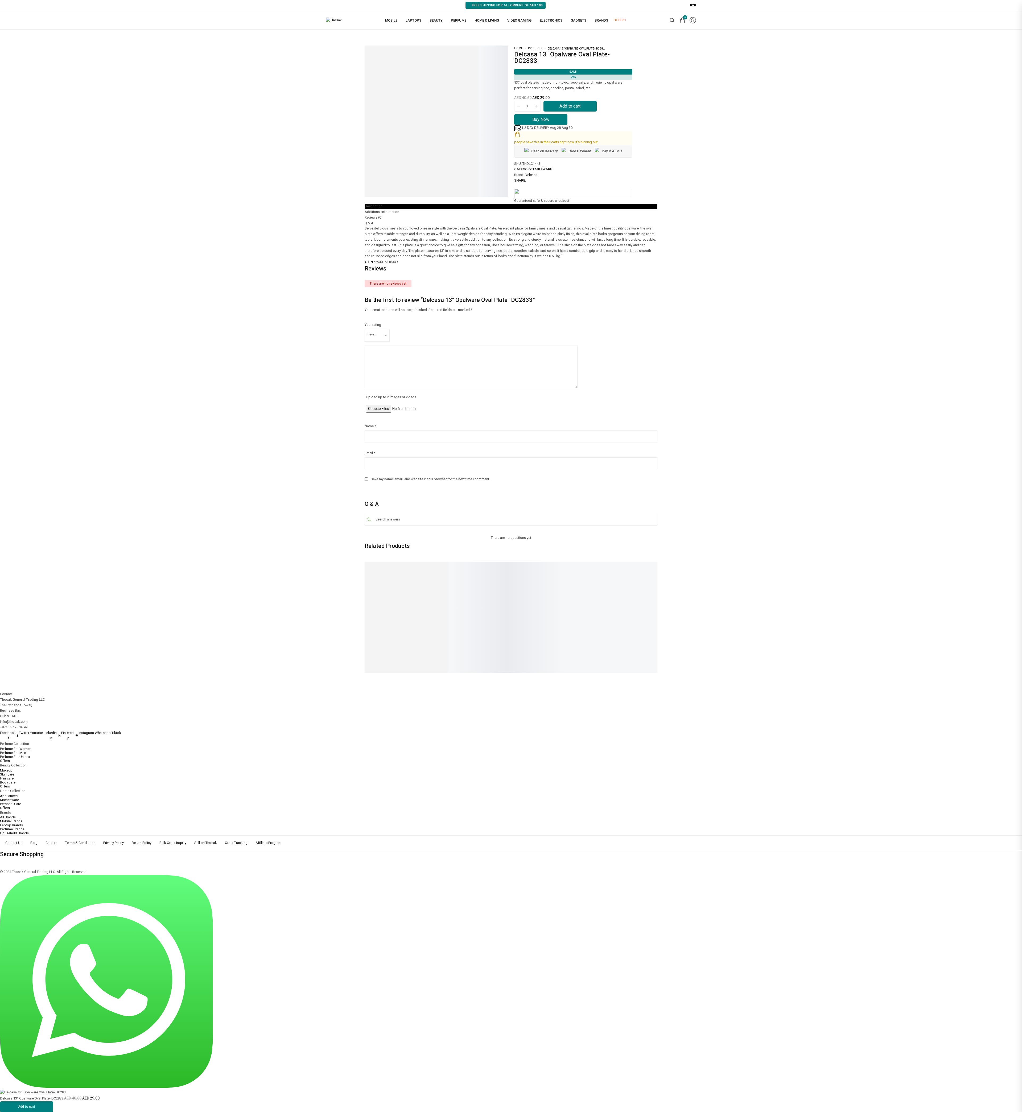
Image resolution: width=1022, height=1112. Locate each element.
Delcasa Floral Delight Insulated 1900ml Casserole (519, 617)
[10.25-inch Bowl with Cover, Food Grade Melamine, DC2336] (649, 585)
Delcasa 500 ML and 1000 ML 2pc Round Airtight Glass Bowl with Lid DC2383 (457, 618)
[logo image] (334, 20)
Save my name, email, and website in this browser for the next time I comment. (430, 479)
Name (370, 426)
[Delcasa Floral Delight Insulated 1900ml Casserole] (522, 585)
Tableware (542, 169)
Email (370, 453)
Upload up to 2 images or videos (391, 397)
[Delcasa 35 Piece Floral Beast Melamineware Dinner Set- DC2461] (586, 585)
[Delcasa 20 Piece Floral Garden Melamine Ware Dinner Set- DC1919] (394, 585)
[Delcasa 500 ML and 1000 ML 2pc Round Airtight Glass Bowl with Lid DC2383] (458, 585)
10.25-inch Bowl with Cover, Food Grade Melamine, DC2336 (646, 618)
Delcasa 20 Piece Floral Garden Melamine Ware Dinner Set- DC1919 (388, 618)
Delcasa (531, 175)
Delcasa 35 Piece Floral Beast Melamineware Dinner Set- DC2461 (585, 618)
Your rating (373, 325)
